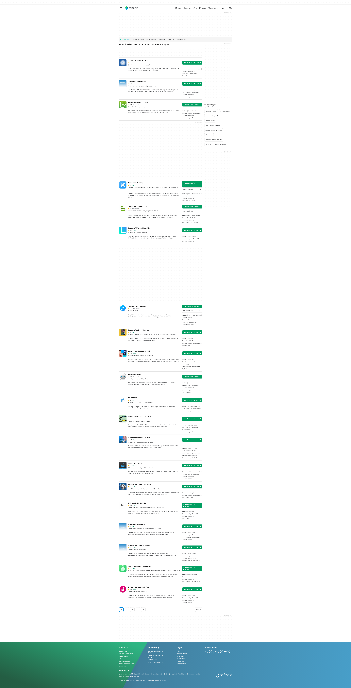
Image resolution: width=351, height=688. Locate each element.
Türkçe (127, 676)
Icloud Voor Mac (186, 200)
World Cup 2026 (181, 39)
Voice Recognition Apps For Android (191, 366)
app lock (184, 369)
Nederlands (173, 674)
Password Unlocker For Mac (189, 217)
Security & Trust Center (126, 653)
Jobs (120, 658)
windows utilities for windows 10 (190, 385)
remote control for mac (188, 220)
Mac (189, 193)
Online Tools (122, 666)
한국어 (168, 674)
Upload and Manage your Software (155, 656)
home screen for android (188, 71)
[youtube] (225, 651)
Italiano (158, 674)
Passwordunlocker (196, 193)
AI (196, 8)
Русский (191, 674)
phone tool (190, 338)
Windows (184, 111)
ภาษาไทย (121, 676)
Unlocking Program (187, 97)
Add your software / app (126, 663)
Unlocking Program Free (188, 94)
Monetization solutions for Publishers (155, 652)
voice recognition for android (189, 448)
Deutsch (125, 674)
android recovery (192, 574)
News (204, 8)
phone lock (185, 73)
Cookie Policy (181, 661)
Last (197, 609)
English (131, 674)
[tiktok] (214, 651)
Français (141, 674)
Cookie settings (181, 663)
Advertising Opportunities (155, 662)
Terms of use (180, 656)
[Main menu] (120, 8)
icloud (193, 200)
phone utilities (185, 518)
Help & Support (123, 656)
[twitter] (217, 651)
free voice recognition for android (191, 457)
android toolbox (196, 215)
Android (184, 69)
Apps (179, 8)
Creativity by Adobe (138, 39)
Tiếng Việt (133, 676)
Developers (214, 8)
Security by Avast (151, 39)
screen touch (185, 76)
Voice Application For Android (189, 455)
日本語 (163, 674)
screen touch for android (194, 69)
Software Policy (152, 659)
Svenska (197, 674)
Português (185, 674)
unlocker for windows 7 (188, 115)
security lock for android (188, 362)
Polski (180, 674)
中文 (138, 676)
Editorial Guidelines (124, 661)
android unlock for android (189, 340)
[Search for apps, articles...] (223, 8)
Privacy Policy (181, 658)
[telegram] (228, 651)
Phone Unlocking (186, 92)
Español (136, 674)
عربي (120, 674)
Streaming (162, 39)
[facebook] (206, 651)
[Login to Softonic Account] (230, 8)
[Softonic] (131, 8)
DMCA (178, 651)
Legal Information (182, 653)
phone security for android (189, 450)
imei (192, 497)
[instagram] (210, 651)
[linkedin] (221, 651)
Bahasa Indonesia (150, 674)
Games (188, 8)
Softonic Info (123, 651)
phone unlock (193, 73)
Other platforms (188, 189)
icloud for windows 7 (187, 196)
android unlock (191, 90)
